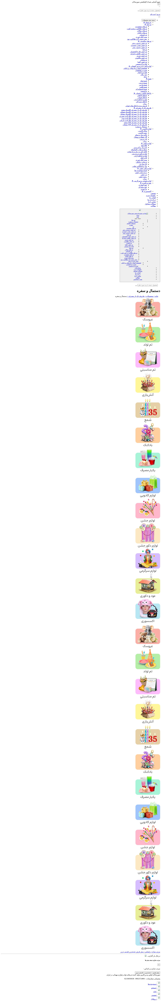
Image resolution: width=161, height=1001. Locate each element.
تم (133, 227)
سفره (131, 225)
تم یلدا (133, 220)
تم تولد (131, 248)
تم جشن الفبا (129, 245)
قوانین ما (152, 198)
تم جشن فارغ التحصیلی (129, 236)
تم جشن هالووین (129, 241)
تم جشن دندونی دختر (129, 230)
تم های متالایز (129, 250)
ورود (137, 215)
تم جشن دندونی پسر (129, 233)
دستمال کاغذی (131, 223)
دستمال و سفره (133, 222)
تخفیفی (153, 193)
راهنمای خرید (151, 195)
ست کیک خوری (129, 258)
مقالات (153, 206)
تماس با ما (152, 202)
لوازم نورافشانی (131, 264)
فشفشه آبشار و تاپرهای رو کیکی (131, 263)
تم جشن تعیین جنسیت (129, 231)
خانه (137, 217)
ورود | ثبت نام (155, 14)
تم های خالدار (129, 256)
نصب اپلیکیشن (137, 279)
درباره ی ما (152, 200)
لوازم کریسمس (129, 246)
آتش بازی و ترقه (133, 261)
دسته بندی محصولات (148, 20)
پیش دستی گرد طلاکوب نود (129, 259)
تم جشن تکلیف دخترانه (129, 238)
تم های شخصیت (129, 254)
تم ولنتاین (129, 243)
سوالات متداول (150, 204)
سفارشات (138, 268)
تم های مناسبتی (131, 228)
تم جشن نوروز (129, 240)
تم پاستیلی (129, 251)
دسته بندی (138, 218)
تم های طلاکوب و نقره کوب (129, 253)
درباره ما (137, 274)
